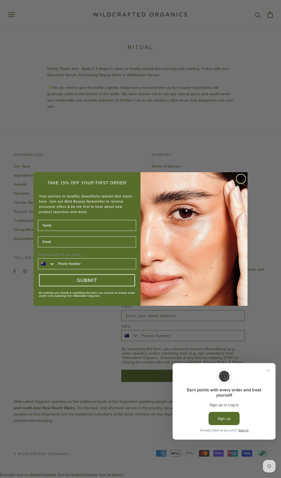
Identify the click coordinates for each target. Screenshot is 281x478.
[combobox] (46, 264)
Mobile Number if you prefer (59, 255)
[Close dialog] (241, 178)
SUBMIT (87, 280)
